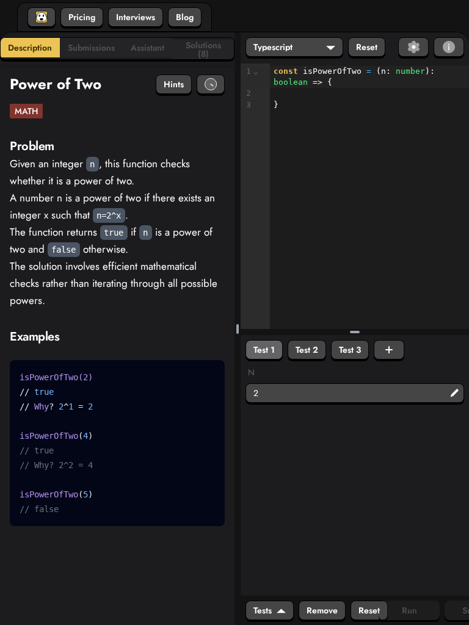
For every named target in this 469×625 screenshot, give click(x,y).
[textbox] (369, 88)
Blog (185, 17)
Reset (366, 47)
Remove (322, 610)
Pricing (81, 17)
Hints (174, 84)
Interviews (135, 17)
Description (30, 48)
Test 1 (264, 350)
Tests (262, 610)
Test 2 (307, 350)
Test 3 (350, 350)
